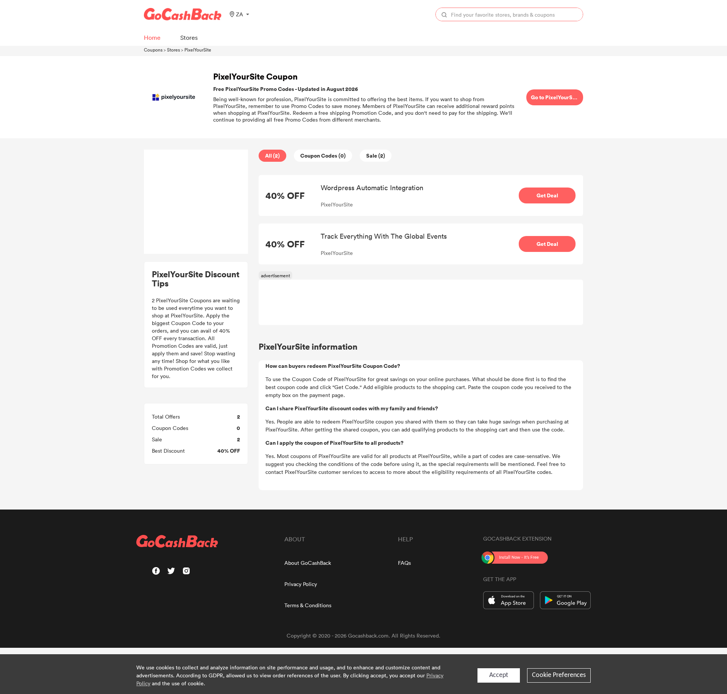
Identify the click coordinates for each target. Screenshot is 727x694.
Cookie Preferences (559, 675)
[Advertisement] (196, 202)
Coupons (153, 49)
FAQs (404, 562)
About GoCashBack (307, 562)
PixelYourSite (197, 49)
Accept (498, 675)
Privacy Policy (300, 584)
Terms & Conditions (307, 605)
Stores (173, 49)
